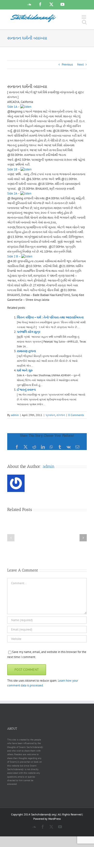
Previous (67, 64)
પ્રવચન (50, 415)
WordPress (54, 818)
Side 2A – (13, 193)
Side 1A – (13, 107)
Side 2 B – (14, 256)
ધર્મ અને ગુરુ (25, 370)
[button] (10, 537)
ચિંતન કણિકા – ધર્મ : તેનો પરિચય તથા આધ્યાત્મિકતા (50, 317)
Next (80, 64)
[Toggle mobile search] (84, 22)
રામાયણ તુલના (26, 351)
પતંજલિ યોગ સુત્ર (28, 332)
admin (15, 415)
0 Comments (76, 415)
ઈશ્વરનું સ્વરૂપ (26, 390)
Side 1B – (13, 169)
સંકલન (60, 415)
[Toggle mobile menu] (84, 17)
